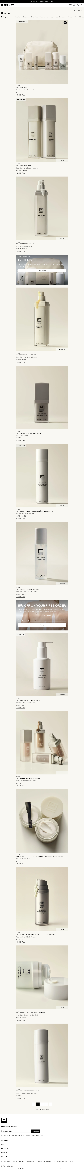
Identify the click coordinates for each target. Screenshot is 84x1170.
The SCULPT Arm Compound (27, 1091)
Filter (19, 1168)
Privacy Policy (6, 1161)
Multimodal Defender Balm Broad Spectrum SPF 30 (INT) (40, 856)
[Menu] (70, 5)
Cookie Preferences (60, 1161)
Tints (56, 17)
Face (11, 17)
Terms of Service (18, 1161)
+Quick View (20, 95)
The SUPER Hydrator (25, 244)
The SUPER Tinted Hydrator (28, 778)
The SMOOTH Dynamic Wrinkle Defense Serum (35, 934)
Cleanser (42, 17)
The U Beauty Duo (23, 166)
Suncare (70, 17)
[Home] (7, 5)
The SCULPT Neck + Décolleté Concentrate (34, 511)
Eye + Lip (50, 17)
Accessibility (31, 1161)
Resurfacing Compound (26, 355)
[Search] (74, 5)
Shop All (5, 17)
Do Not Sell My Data (44, 1161)
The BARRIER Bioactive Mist (27, 589)
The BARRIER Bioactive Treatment (30, 1013)
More (71, 1161)
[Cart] (81, 5)
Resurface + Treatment (22, 17)
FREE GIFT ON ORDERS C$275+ (42, 1)
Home (75, 10)
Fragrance (62, 17)
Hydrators (34, 17)
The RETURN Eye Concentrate (28, 433)
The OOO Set (21, 88)
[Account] (78, 5)
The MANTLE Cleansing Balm (28, 700)
